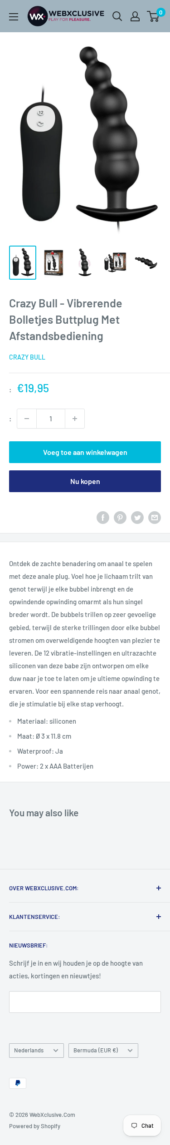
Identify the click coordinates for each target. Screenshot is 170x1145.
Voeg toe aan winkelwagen (85, 452)
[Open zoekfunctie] (117, 16)
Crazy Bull (27, 357)
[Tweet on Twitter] (137, 517)
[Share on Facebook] (103, 517)
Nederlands (29, 1050)
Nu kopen (85, 481)
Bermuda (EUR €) (95, 1050)
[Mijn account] (135, 16)
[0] (153, 16)
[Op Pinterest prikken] (120, 517)
